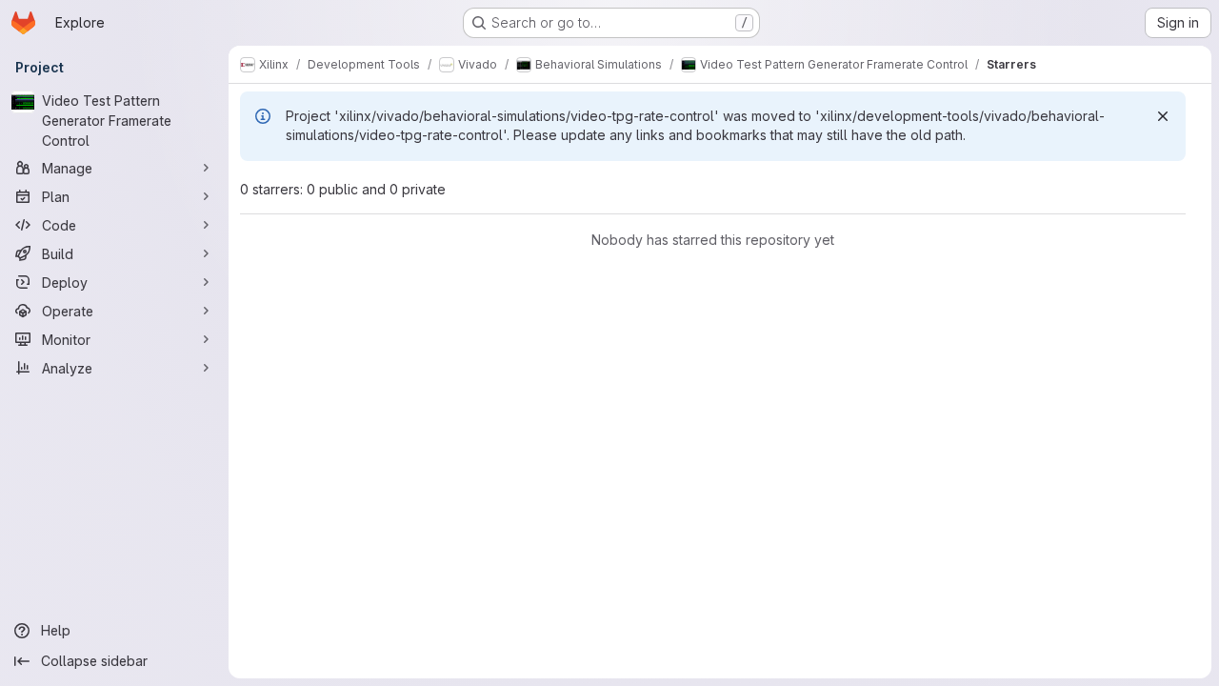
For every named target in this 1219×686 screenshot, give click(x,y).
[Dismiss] (1162, 116)
